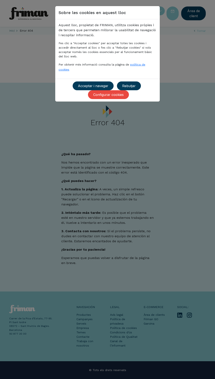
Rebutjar (129, 86)
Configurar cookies (108, 95)
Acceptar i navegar (93, 86)
